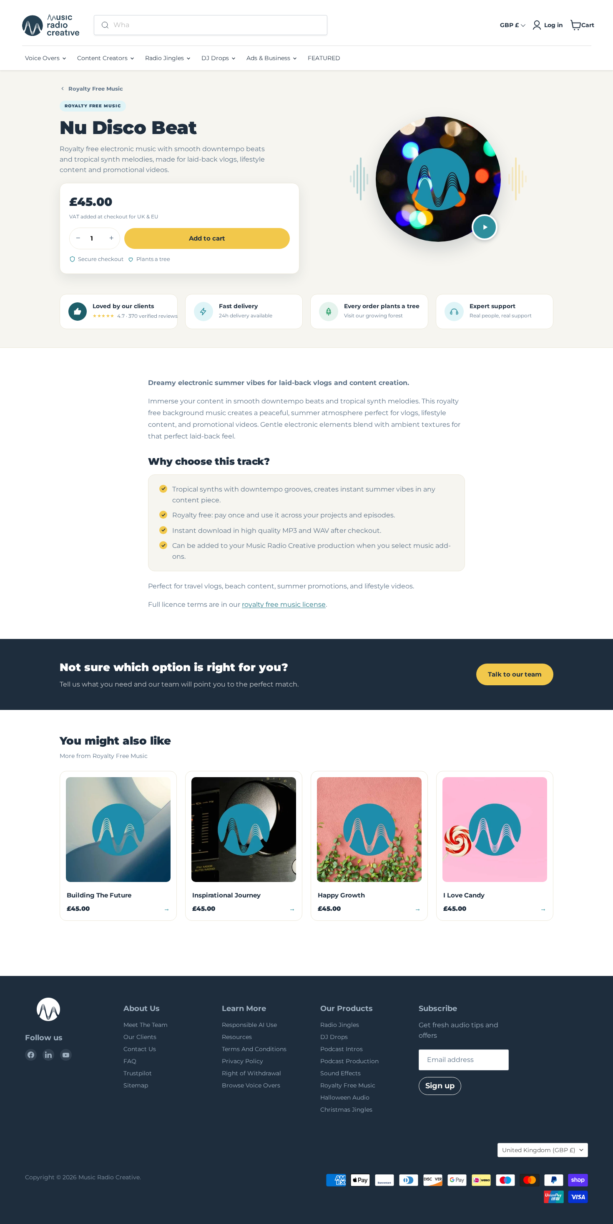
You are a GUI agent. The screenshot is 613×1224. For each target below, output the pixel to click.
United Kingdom (538, 1150)
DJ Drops (216, 58)
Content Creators (103, 58)
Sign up (440, 1085)
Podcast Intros (341, 1049)
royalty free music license (284, 604)
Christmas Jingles (346, 1109)
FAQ (129, 1061)
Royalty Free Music (95, 88)
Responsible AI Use (249, 1025)
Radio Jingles (165, 58)
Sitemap (135, 1085)
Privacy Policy (242, 1061)
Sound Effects (340, 1073)
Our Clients (139, 1037)
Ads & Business (269, 58)
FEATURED (324, 58)
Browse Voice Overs (251, 1085)
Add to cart (207, 238)
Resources (237, 1037)
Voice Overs (43, 58)
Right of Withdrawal (251, 1073)
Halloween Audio (344, 1097)
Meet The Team (145, 1025)
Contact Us (139, 1049)
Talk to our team (515, 674)
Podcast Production (349, 1061)
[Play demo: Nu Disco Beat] (484, 227)
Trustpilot (137, 1073)
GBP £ (509, 25)
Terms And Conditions (254, 1049)
